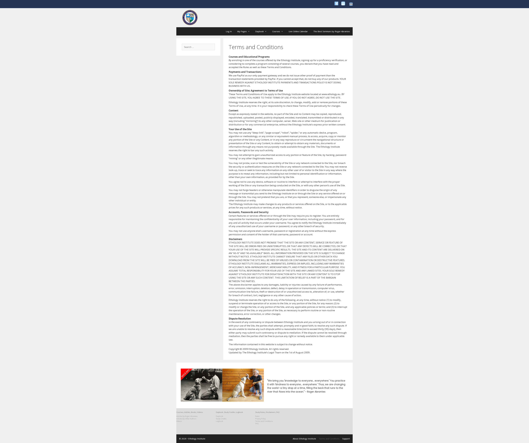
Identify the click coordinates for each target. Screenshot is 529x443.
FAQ (257, 423)
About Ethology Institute (304, 438)
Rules (257, 416)
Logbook (219, 421)
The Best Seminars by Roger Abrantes (331, 31)
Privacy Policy (260, 419)
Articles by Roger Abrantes (187, 416)
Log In (229, 31)
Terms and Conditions (264, 421)
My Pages (242, 31)
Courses (276, 31)
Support (346, 438)
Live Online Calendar (298, 31)
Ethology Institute (196, 438)
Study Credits (221, 419)
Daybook (259, 31)
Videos (179, 421)
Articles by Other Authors (186, 419)
